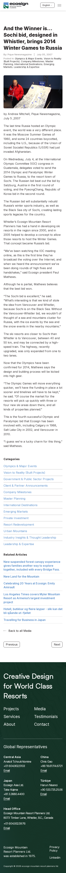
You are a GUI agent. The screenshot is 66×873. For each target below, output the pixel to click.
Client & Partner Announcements (26, 485)
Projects (11, 708)
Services (12, 716)
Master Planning (14, 498)
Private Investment (16, 518)
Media (40, 708)
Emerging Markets (16, 511)
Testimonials (46, 716)
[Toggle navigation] (59, 5)
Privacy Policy (54, 848)
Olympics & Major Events (28, 58)
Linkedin (54, 857)
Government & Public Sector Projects (29, 479)
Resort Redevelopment (19, 524)
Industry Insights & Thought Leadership (30, 537)
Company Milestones (32, 61)
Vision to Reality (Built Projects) (24, 472)
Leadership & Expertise (26, 66)
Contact (41, 724)
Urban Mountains (15, 531)
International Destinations (28, 64)
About (9, 724)
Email (7, 770)
